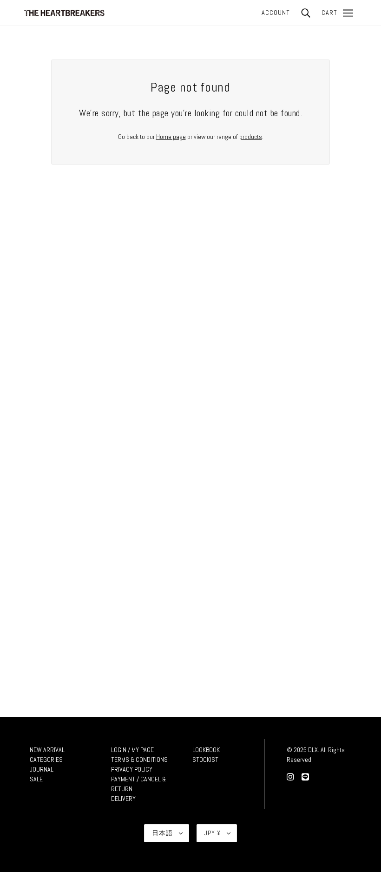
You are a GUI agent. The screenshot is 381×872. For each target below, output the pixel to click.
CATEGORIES (46, 759)
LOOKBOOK (206, 750)
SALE (36, 779)
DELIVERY (123, 798)
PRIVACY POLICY (131, 769)
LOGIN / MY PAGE (132, 750)
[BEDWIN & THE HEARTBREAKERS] (64, 12)
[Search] (305, 12)
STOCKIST (205, 759)
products (250, 136)
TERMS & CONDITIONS (139, 759)
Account (276, 12)
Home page (171, 136)
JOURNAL (41, 769)
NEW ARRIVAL (47, 750)
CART (329, 12)
